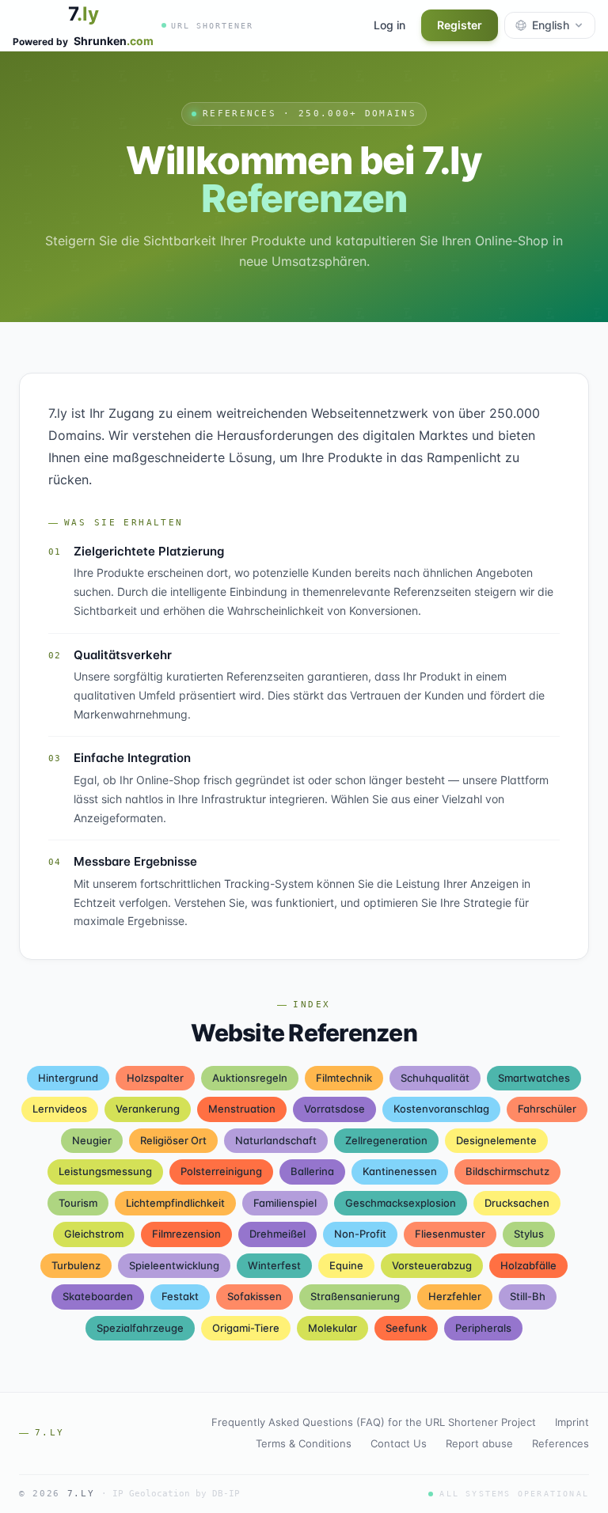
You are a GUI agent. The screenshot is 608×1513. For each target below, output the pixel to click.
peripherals (483, 1328)
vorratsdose (334, 1108)
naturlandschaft (276, 1140)
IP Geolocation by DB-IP (176, 1493)
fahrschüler (547, 1108)
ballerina (312, 1171)
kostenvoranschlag (441, 1108)
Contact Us (398, 1443)
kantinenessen (400, 1171)
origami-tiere (245, 1328)
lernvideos (59, 1108)
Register (459, 25)
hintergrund (68, 1077)
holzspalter (155, 1077)
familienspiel (285, 1202)
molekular (332, 1328)
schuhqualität (435, 1077)
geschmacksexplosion (400, 1202)
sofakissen (254, 1296)
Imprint (572, 1422)
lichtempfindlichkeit (175, 1202)
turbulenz (76, 1265)
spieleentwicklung (174, 1265)
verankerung (148, 1108)
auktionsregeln (249, 1077)
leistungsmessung (105, 1171)
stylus (529, 1233)
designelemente (496, 1140)
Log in (389, 25)
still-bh (527, 1296)
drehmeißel (277, 1233)
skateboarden (98, 1296)
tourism (78, 1202)
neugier (92, 1140)
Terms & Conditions (304, 1443)
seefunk (406, 1328)
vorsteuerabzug (432, 1265)
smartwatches (534, 1077)
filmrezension (186, 1233)
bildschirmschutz (507, 1171)
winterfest (274, 1265)
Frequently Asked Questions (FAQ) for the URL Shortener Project (373, 1422)
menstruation (242, 1108)
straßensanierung (355, 1296)
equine (346, 1265)
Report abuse (479, 1443)
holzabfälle (528, 1265)
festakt (180, 1296)
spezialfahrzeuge (140, 1328)
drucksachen (516, 1202)
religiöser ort (173, 1140)
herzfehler (454, 1296)
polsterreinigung (221, 1171)
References (560, 1443)
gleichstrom (94, 1233)
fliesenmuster (450, 1233)
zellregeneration (386, 1140)
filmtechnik (344, 1077)
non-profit (360, 1233)
